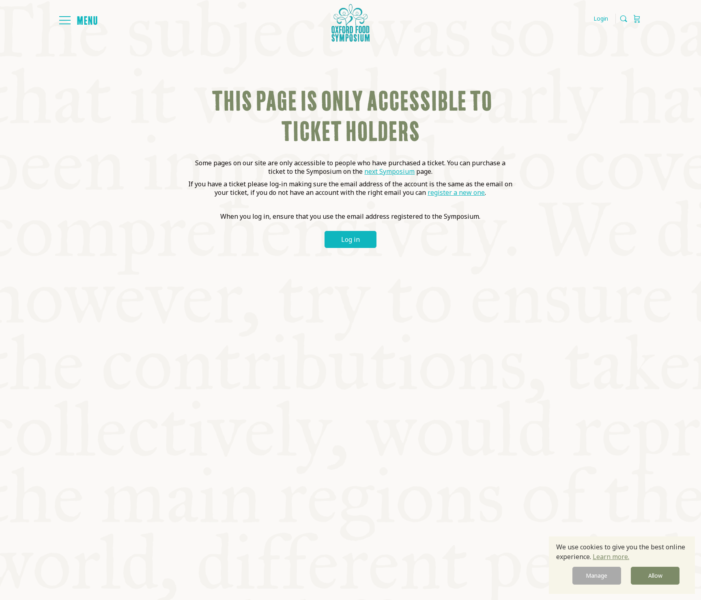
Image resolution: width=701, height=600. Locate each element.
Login (600, 18)
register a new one (456, 192)
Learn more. (611, 556)
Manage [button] (596, 575)
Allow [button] (655, 575)
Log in (350, 239)
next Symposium (389, 171)
